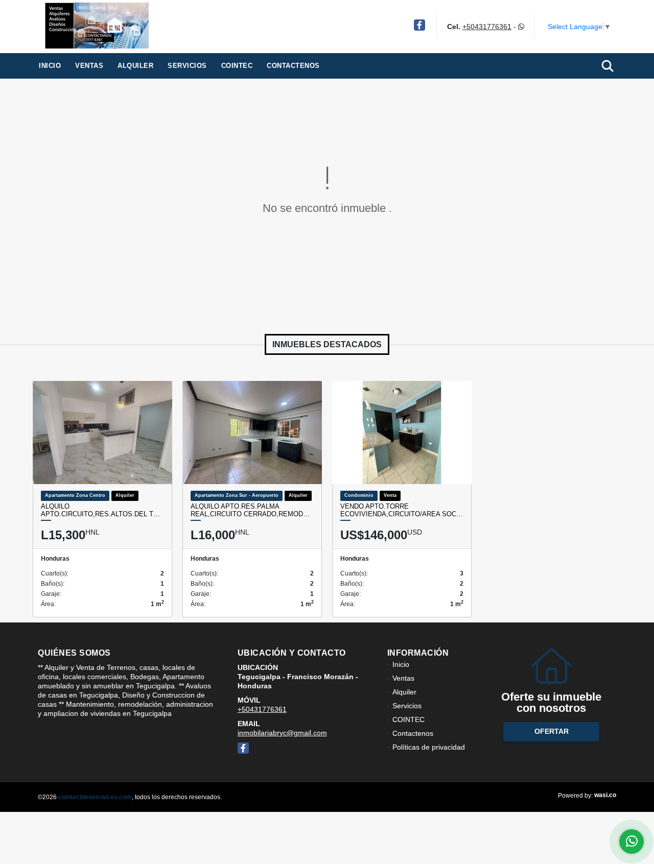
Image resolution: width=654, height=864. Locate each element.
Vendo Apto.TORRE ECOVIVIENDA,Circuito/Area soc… (401, 510)
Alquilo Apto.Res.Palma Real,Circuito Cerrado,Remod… (250, 510)
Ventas (89, 65)
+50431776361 (486, 26)
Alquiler (135, 65)
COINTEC (237, 65)
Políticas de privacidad (428, 747)
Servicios (187, 65)
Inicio (50, 65)
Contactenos (293, 65)
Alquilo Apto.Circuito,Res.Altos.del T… (100, 510)
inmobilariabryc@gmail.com (282, 733)
